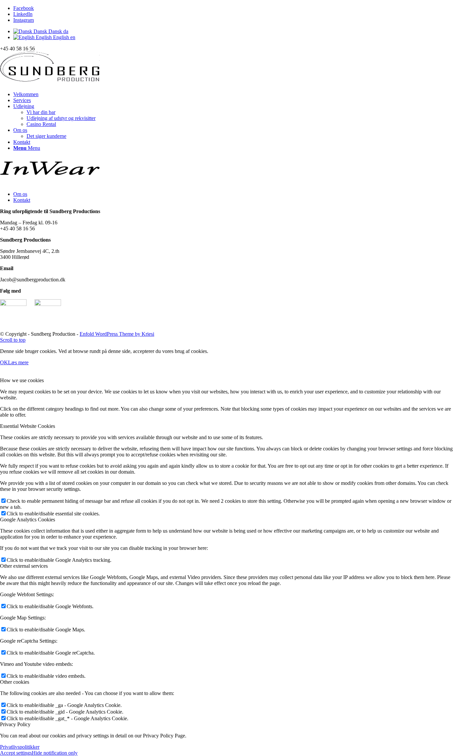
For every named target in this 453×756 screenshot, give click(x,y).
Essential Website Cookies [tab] (27, 426)
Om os (20, 194)
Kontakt (21, 200)
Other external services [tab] (24, 566)
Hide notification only (55, 753)
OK (4, 362)
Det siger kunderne (46, 136)
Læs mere (18, 362)
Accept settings (16, 753)
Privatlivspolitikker (19, 747)
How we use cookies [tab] (22, 380)
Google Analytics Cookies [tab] (27, 519)
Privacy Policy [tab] (15, 724)
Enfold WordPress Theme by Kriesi (117, 334)
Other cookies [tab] (14, 682)
